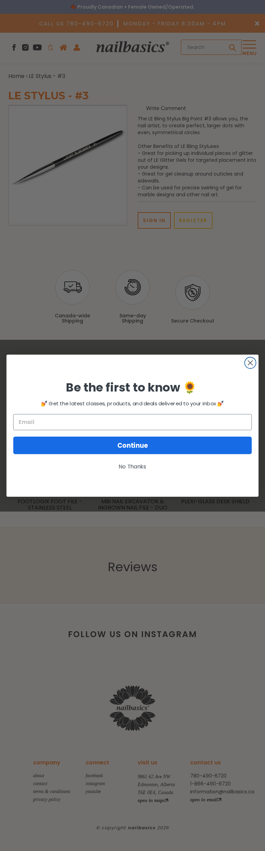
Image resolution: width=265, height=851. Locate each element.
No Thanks (132, 466)
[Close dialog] (250, 362)
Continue (132, 445)
